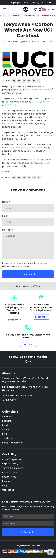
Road (5, 425)
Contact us (8, 489)
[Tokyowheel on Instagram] (26, 361)
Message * (7, 229)
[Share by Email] (34, 81)
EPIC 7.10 (11, 105)
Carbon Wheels (12, 15)
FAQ (4, 485)
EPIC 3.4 (36, 101)
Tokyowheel (35, 546)
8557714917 (10, 400)
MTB (4, 434)
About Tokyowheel (12, 459)
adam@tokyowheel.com (17, 395)
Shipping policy (10, 463)
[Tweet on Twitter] (19, 81)
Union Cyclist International (38, 89)
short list (31, 159)
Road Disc (7, 420)
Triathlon (7, 438)
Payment (7, 481)
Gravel (5, 429)
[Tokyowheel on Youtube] (30, 361)
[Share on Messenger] (39, 81)
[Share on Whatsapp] (29, 81)
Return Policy (9, 476)
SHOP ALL (7, 416)
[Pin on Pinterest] (24, 81)
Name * (6, 201)
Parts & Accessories (13, 442)
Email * (6, 215)
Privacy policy (9, 472)
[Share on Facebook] (14, 81)
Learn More (14, 319)
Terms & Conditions (12, 468)
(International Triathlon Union (27, 147)
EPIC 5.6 (45, 101)
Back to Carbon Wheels (28, 286)
